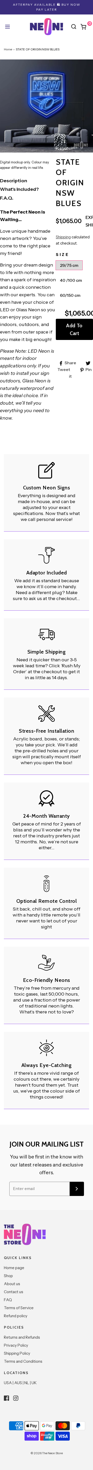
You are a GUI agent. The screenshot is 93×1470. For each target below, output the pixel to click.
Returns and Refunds (22, 1337)
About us (12, 1283)
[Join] (77, 1189)
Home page (14, 1267)
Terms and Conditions (23, 1361)
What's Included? (19, 189)
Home (8, 49)
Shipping (63, 236)
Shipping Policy (17, 1353)
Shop (8, 1275)
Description (13, 181)
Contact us (13, 1291)
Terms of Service (19, 1307)
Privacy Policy (16, 1345)
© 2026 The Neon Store (46, 1453)
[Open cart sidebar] (86, 27)
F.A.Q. (6, 198)
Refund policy (15, 1315)
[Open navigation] (7, 27)
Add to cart (74, 329)
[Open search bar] (73, 27)
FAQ (8, 1299)
